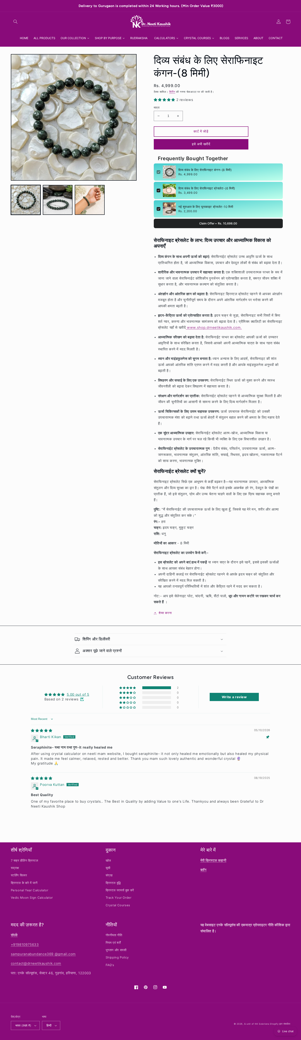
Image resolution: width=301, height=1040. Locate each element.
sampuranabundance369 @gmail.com (43, 954)
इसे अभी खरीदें (201, 144)
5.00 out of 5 (78, 694)
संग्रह (109, 875)
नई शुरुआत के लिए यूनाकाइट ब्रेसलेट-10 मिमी (205, 207)
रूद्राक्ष (15, 868)
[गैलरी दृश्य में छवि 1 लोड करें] (26, 200)
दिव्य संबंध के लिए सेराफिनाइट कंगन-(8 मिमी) (205, 170)
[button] (15, 21)
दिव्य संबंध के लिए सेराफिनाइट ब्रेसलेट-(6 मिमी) (206, 188)
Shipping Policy (117, 957)
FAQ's (110, 965)
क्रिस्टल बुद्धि (113, 883)
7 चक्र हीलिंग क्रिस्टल (24, 860)
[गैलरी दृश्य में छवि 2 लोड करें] (58, 200)
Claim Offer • (218, 223)
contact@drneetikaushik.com (36, 963)
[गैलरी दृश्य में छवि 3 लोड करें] (90, 200)
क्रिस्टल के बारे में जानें (24, 883)
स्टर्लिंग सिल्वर (19, 875)
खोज (108, 860)
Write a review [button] (234, 697)
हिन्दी (49, 1025)
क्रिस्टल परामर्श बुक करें (120, 890)
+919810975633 (25, 945)
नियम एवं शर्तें (113, 943)
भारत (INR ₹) (23, 1025)
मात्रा (157, 107)
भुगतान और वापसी (116, 950)
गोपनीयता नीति (114, 935)
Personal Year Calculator (29, 890)
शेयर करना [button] (165, 613)
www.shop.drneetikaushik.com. (214, 327)
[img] (41, 730)
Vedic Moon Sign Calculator (32, 898)
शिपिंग (172, 91)
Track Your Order (118, 898)
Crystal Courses (118, 905)
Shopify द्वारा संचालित (280, 1024)
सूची (108, 868)
